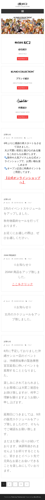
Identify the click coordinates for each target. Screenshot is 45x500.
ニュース (29, 138)
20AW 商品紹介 (10, 255)
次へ (26, 484)
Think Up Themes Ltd (18, 497)
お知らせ (7, 134)
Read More (22, 59)
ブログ (30, 203)
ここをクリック (22, 284)
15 (21, 484)
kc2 (9, 138)
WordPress (37, 497)
